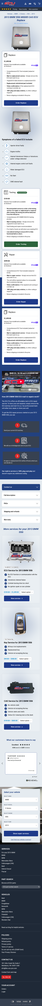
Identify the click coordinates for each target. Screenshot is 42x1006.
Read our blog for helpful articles (13, 927)
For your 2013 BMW (8, 852)
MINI (3, 858)
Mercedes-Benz (7, 861)
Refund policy (6, 941)
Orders (4, 989)
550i (28, 14)
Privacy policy (6, 944)
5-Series (22, 14)
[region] (21, 763)
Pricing (15, 9)
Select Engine (8, 813)
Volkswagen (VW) (8, 863)
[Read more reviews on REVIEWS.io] (32, 781)
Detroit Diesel (6, 869)
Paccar (4, 872)
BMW (16, 14)
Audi (3, 866)
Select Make (7, 796)
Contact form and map (9, 972)
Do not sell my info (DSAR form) (12, 950)
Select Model (8, 804)
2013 (33, 14)
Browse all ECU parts (9, 883)
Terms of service (7, 947)
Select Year (7, 822)
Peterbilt (5, 914)
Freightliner (5, 904)
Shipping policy (7, 939)
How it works (23, 9)
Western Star (6, 920)
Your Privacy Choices (9, 952)
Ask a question (33, 9)
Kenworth (5, 906)
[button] (2, 763)
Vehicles (9, 14)
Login (3, 992)
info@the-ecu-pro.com (9, 968)
